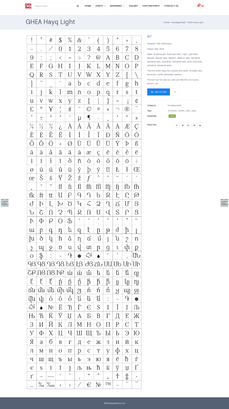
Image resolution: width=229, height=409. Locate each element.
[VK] (200, 125)
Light (193, 110)
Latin (188, 110)
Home (166, 22)
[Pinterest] (194, 125)
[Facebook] (176, 125)
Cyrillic (181, 110)
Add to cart (161, 92)
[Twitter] (182, 125)
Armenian (172, 110)
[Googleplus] (188, 125)
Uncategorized (178, 22)
